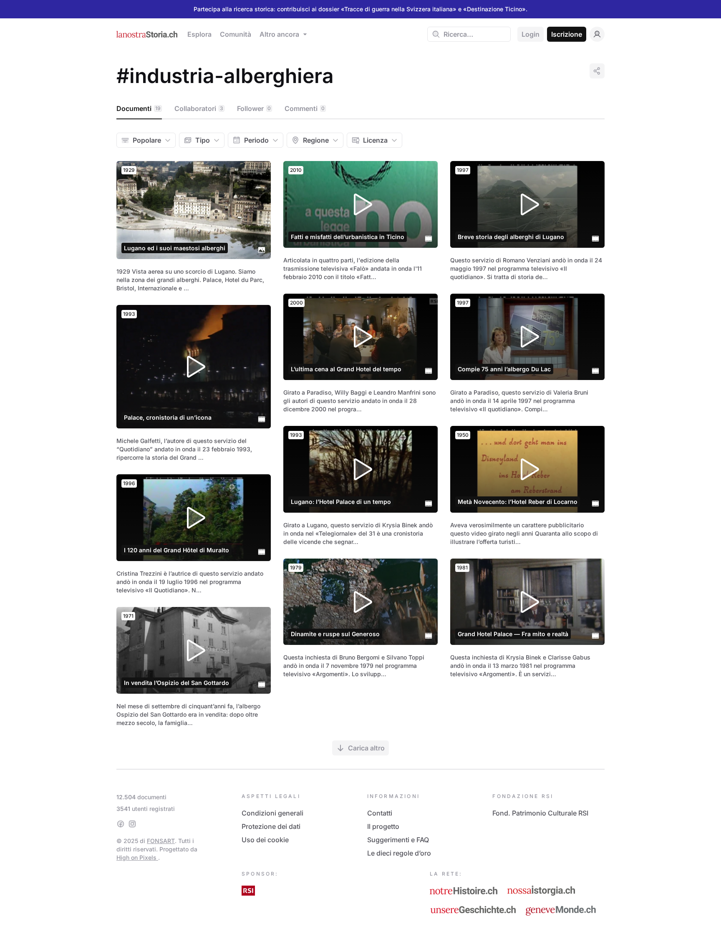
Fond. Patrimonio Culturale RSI (540, 813)
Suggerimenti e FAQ (398, 840)
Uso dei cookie (265, 840)
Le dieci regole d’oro (399, 853)
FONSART (161, 840)
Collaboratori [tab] (198, 108)
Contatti (379, 813)
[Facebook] (120, 824)
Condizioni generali (272, 813)
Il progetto (383, 826)
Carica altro (366, 748)
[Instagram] (132, 824)
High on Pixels (137, 857)
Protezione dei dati (271, 826)
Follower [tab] (254, 108)
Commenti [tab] (305, 108)
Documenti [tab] (138, 108)
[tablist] (360, 108)
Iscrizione (566, 34)
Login (530, 34)
